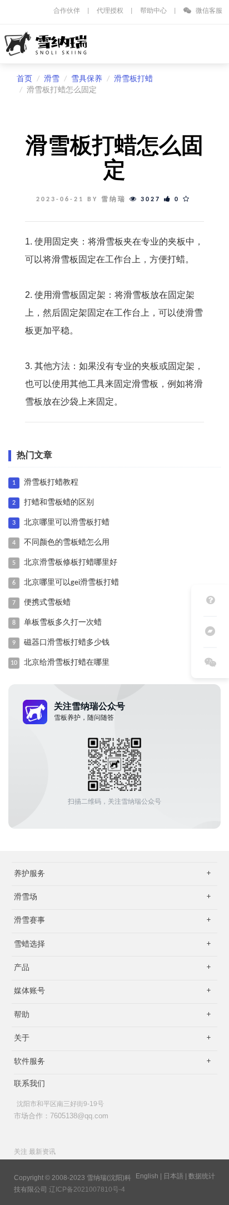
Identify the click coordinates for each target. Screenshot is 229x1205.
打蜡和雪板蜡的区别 (59, 503)
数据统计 (201, 1176)
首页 (24, 79)
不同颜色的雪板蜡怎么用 (66, 543)
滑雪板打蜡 (133, 79)
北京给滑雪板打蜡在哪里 (66, 663)
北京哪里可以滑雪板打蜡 (66, 523)
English (147, 1176)
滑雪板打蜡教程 (51, 483)
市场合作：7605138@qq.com (61, 1116)
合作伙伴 (66, 11)
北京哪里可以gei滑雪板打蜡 (71, 583)
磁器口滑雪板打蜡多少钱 (66, 643)
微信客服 (208, 11)
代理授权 (110, 11)
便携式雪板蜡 (47, 603)
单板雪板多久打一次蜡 (63, 623)
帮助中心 (153, 11)
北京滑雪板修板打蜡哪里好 (70, 563)
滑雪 (51, 79)
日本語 (173, 1176)
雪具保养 (86, 79)
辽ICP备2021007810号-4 (87, 1189)
